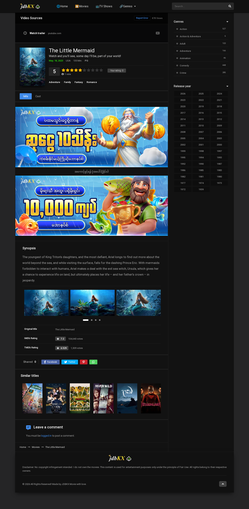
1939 (201, 189)
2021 (219, 100)
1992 (182, 163)
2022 (201, 100)
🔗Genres (126, 6)
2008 (182, 132)
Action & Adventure (190, 36)
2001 (201, 144)
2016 (201, 112)
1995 (182, 157)
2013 (201, 119)
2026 (182, 93)
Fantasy (79, 82)
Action (183, 29)
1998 (201, 151)
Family (67, 82)
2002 (182, 144)
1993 (219, 157)
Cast (38, 96)
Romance (92, 82)
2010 (201, 125)
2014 (182, 119)
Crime (183, 72)
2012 (219, 119)
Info (25, 96)
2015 (219, 112)
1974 (201, 183)
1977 (182, 183)
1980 (219, 176)
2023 (182, 100)
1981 (201, 176)
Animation (185, 58)
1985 (201, 170)
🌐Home (62, 6)
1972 (182, 189)
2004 (201, 138)
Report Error (142, 18)
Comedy (184, 65)
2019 (201, 106)
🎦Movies (81, 6)
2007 (201, 132)
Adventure (54, 82)
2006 (219, 132)
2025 (201, 93)
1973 (219, 183)
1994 (201, 157)
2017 (182, 112)
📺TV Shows (104, 6)
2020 (182, 106)
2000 (219, 144)
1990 (201, 163)
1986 (182, 170)
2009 (219, 125)
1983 (219, 170)
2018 (219, 106)
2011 (182, 125)
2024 (219, 93)
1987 (219, 163)
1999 (182, 151)
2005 (182, 138)
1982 (182, 176)
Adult (182, 43)
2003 (219, 138)
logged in (46, 435)
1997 (219, 151)
